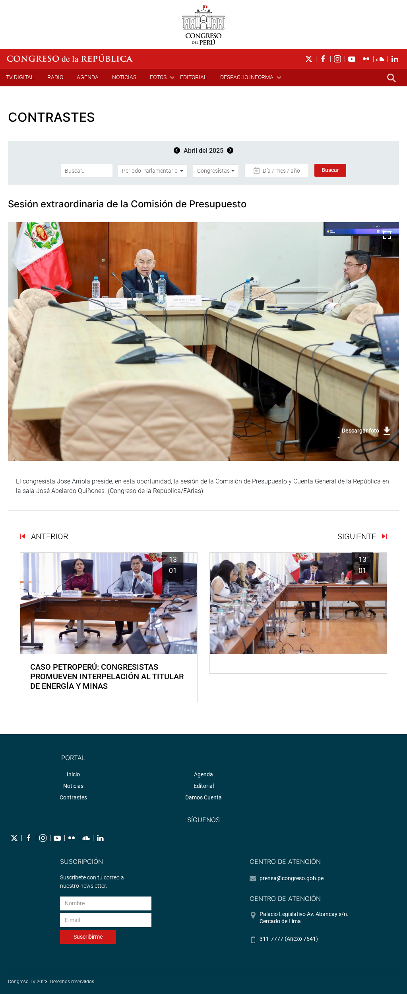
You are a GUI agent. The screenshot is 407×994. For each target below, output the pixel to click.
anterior (48, 536)
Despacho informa (246, 77)
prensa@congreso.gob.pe (292, 878)
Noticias (124, 77)
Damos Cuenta (203, 797)
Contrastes (73, 797)
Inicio (73, 774)
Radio (55, 77)
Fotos (158, 77)
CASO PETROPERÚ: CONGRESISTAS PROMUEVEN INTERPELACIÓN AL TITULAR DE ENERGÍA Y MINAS (107, 676)
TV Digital (20, 77)
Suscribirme (88, 937)
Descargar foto (360, 430)
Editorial (193, 77)
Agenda (88, 77)
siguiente (357, 536)
